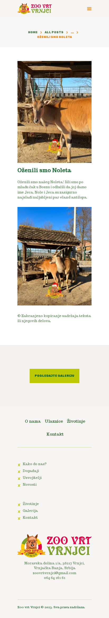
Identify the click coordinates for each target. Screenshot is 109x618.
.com (72, 573)
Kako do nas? (35, 464)
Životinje (31, 504)
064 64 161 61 (54, 577)
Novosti (30, 484)
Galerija (30, 510)
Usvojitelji (32, 477)
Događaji (31, 471)
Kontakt (30, 517)
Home (33, 32)
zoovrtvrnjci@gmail (50, 573)
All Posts (54, 32)
